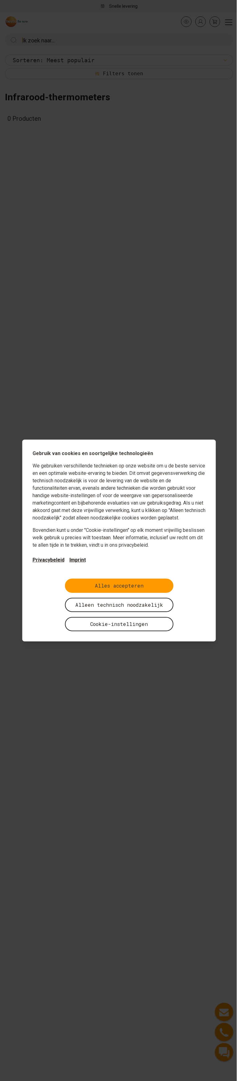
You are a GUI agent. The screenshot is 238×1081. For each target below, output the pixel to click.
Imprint (77, 560)
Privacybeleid (48, 560)
